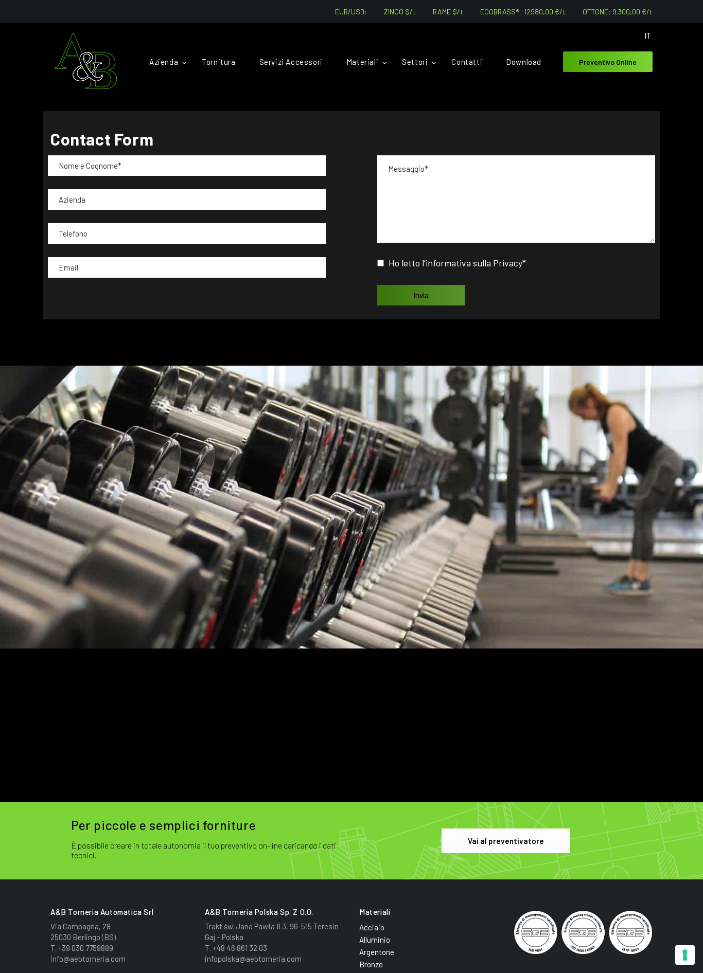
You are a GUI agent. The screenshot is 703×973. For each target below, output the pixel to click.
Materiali (362, 61)
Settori (415, 61)
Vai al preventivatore (506, 840)
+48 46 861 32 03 (240, 947)
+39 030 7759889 (85, 947)
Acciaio (371, 927)
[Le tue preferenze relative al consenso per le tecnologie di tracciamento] (685, 955)
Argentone (376, 952)
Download (523, 61)
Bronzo (371, 964)
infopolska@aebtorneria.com (253, 958)
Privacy (507, 262)
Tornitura (218, 61)
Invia (421, 295)
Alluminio (374, 939)
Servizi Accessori (291, 61)
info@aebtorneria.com (88, 958)
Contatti (466, 61)
